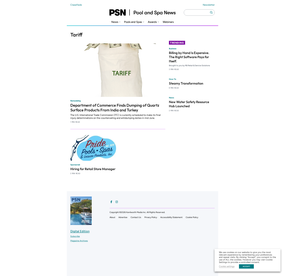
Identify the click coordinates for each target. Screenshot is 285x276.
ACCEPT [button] (246, 266)
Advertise (122, 217)
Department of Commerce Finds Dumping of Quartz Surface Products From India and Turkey (114, 107)
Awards (152, 22)
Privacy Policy (150, 217)
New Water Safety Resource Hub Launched (189, 104)
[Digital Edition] (81, 223)
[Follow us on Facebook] (111, 202)
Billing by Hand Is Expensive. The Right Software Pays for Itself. (189, 57)
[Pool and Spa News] (142, 12)
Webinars (168, 22)
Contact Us (136, 217)
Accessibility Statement (171, 217)
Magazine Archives (79, 241)
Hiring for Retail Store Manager (92, 169)
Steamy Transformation (186, 83)
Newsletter (209, 4)
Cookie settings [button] (227, 266)
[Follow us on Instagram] (116, 202)
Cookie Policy (192, 217)
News (114, 22)
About (112, 217)
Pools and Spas (133, 22)
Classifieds (76, 4)
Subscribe (75, 236)
